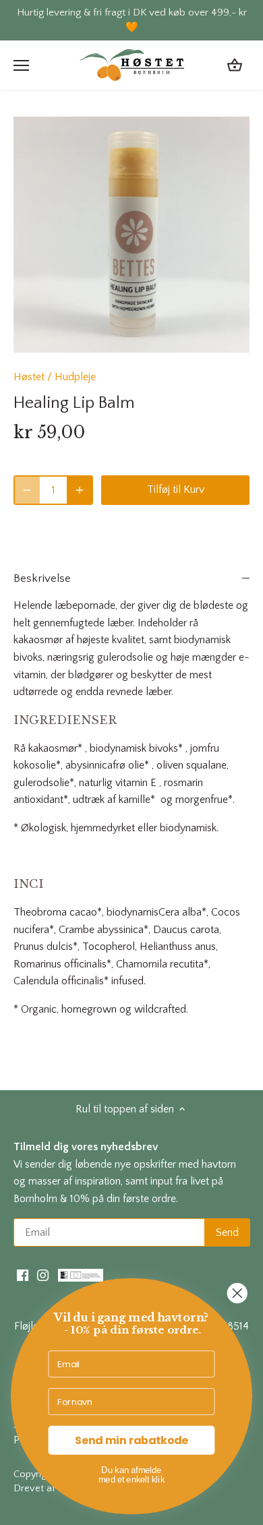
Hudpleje (75, 377)
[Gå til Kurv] (235, 65)
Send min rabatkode (131, 1440)
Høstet (29, 377)
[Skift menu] (21, 65)
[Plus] (79, 490)
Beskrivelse (42, 578)
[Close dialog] (237, 1293)
